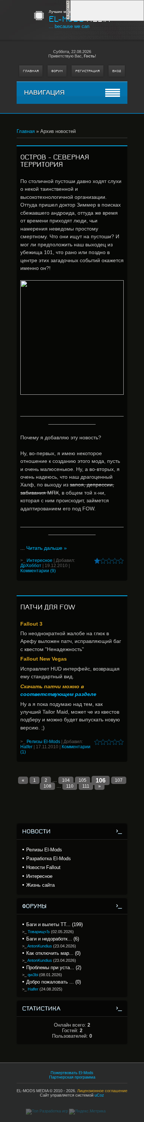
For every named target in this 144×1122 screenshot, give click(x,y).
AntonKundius (39, 946)
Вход (116, 71)
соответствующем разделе (58, 694)
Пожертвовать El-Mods (72, 1072)
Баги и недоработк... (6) (52, 939)
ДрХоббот (30, 565)
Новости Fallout (43, 867)
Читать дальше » (46, 548)
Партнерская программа (72, 1077)
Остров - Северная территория (54, 161)
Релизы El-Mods (43, 741)
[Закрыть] (68, 18)
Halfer (26, 746)
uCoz (99, 1095)
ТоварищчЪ (39, 931)
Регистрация (87, 71)
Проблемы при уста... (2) (53, 967)
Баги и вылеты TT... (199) (54, 924)
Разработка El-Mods (48, 858)
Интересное (39, 560)
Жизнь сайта (40, 885)
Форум (57, 71)
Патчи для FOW (47, 607)
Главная (31, 71)
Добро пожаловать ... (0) (53, 982)
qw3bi (33, 974)
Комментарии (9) (38, 570)
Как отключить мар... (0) (53, 953)
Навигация (44, 92)
